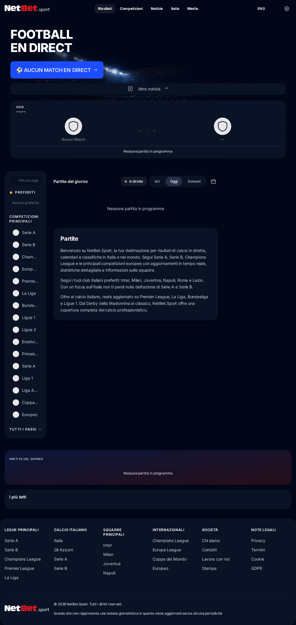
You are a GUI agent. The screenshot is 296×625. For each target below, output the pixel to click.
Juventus (111, 563)
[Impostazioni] (286, 8)
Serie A (11, 540)
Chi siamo (211, 540)
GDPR (256, 568)
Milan (108, 554)
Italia (58, 540)
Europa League (167, 549)
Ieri (157, 181)
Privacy (258, 540)
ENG (261, 8)
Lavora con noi (216, 559)
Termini (257, 549)
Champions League (23, 559)
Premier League (19, 568)
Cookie (257, 559)
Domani (194, 181)
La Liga (11, 577)
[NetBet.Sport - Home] (27, 608)
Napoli (109, 572)
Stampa (209, 568)
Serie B (11, 549)
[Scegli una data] (213, 181)
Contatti (209, 549)
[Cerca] (274, 8)
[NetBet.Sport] (27, 8)
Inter (107, 545)
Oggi (174, 181)
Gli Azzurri (63, 549)
